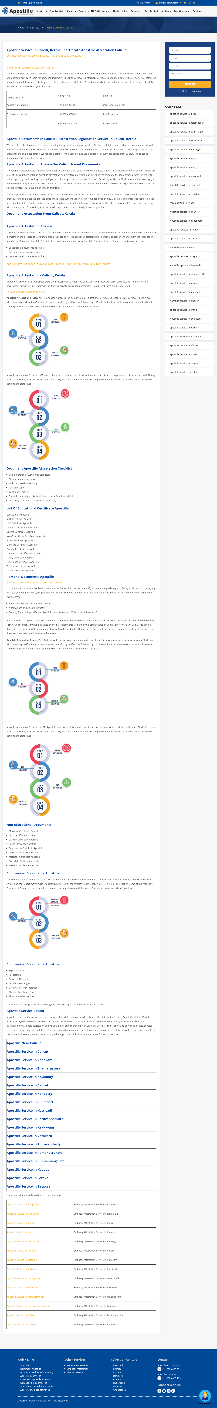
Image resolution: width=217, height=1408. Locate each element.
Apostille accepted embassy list (37, 1386)
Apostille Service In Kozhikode (22, 1269)
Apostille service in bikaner (184, 300)
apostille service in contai (183, 354)
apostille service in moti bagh (185, 291)
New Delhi (118, 1365)
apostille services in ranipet (184, 229)
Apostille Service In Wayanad (22, 1324)
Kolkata (117, 1372)
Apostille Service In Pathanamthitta (25, 1296)
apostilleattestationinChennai (185, 336)
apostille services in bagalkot (185, 256)
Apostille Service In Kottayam (22, 1259)
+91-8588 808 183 (171, 1378)
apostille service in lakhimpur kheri (188, 274)
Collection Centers (77, 11)
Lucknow (117, 1386)
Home (23, 2)
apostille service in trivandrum (186, 140)
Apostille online (182, 11)
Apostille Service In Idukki (20, 1222)
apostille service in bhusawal (185, 176)
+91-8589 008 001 (143, 2)
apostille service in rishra (183, 238)
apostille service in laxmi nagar (186, 131)
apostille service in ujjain (183, 158)
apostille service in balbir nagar (186, 122)
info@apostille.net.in (168, 2)
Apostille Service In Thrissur (21, 1315)
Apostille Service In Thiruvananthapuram (29, 1305)
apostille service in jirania (183, 309)
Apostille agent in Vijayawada (185, 265)
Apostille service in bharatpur (185, 318)
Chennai (117, 1379)
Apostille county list (30, 1375)
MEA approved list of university (37, 1372)
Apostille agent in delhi (182, 247)
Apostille (25, 1365)
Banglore (118, 1375)
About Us (37, 2)
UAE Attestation (100, 11)
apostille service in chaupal (184, 363)
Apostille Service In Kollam (21, 1250)
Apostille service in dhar (182, 211)
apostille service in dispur (183, 113)
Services (40, 11)
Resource (136, 11)
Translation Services (77, 1365)
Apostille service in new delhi (185, 185)
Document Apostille (30, 1368)
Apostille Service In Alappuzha (23, 1204)
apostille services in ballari (183, 372)
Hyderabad (119, 1382)
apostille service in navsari (183, 327)
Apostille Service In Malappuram (24, 1278)
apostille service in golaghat (184, 193)
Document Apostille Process (35, 1379)
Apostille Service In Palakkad (22, 1287)
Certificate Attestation (157, 11)
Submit (189, 84)
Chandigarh (119, 1389)
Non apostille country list (33, 1382)
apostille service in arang (183, 167)
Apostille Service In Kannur (21, 1232)
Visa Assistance (75, 1372)
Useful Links (120, 11)
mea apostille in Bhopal (182, 202)
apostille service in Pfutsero (184, 345)
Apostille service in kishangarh (186, 220)
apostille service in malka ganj (185, 149)
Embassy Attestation (77, 1368)
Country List (56, 11)
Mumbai (117, 1368)
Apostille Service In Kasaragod (23, 1241)
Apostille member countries (35, 1389)
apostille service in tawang (183, 283)
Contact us (198, 11)
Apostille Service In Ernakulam (23, 1213)
